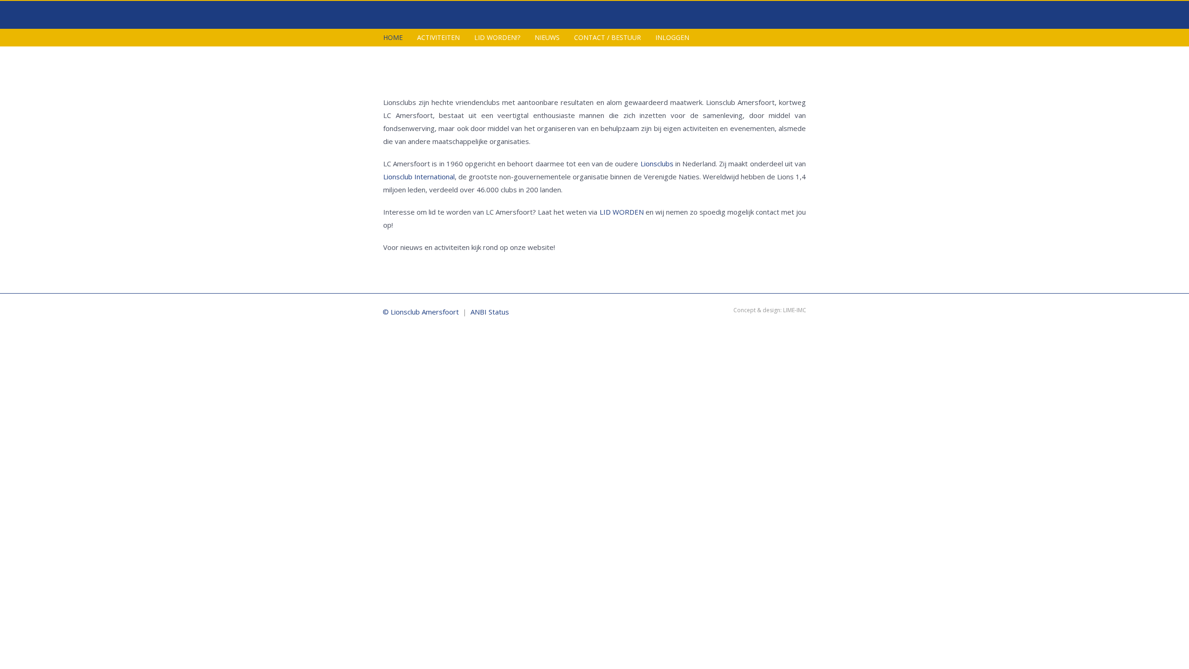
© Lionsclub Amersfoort (421, 311)
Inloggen (672, 37)
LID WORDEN (622, 211)
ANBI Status (489, 311)
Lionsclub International (419, 176)
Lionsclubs (656, 163)
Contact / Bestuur (607, 37)
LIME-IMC (794, 310)
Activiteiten (438, 37)
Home (393, 37)
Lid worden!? (497, 37)
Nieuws (547, 37)
